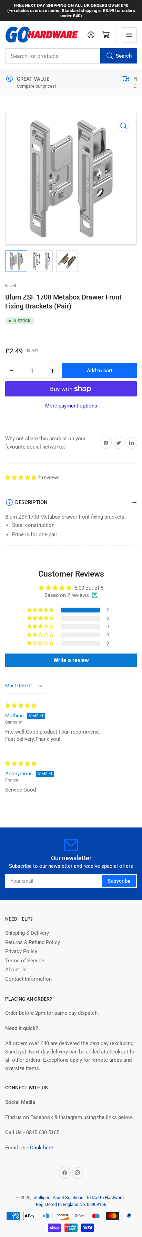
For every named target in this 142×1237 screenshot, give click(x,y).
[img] (21, 706)
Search (124, 56)
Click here (41, 1148)
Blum (10, 285)
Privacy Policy (21, 951)
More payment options (71, 406)
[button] (21, 477)
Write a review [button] (71, 660)
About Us (16, 969)
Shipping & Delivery (27, 933)
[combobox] (71, 55)
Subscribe (119, 881)
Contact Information (28, 979)
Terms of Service (24, 961)
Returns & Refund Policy (32, 942)
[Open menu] (129, 34)
